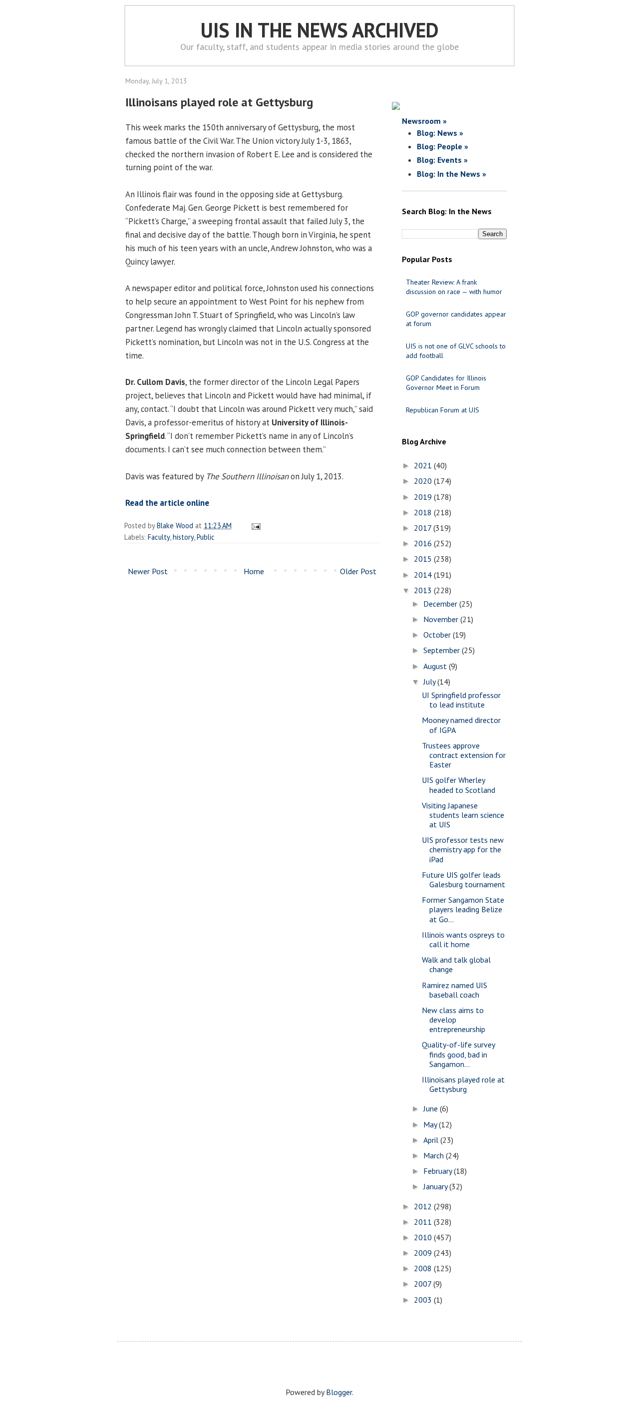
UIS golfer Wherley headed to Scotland (458, 784)
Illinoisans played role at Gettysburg (463, 1084)
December (441, 604)
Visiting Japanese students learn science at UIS (463, 814)
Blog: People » (442, 146)
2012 (424, 1206)
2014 (424, 575)
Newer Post (148, 571)
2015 (424, 559)
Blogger (339, 1392)
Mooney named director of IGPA (461, 724)
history (183, 537)
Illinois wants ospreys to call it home (463, 939)
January (436, 1186)
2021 (424, 465)
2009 (424, 1253)
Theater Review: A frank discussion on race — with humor (454, 287)
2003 (424, 1300)
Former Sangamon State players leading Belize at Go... (463, 909)
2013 (424, 590)
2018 (424, 512)
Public (206, 537)
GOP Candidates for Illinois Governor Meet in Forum (446, 382)
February (438, 1171)
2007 (423, 1284)
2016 (424, 543)
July (430, 682)
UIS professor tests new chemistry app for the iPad (463, 849)
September (442, 650)
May (431, 1124)
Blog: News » (440, 133)
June (431, 1108)
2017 (423, 528)
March (434, 1155)
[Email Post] (254, 525)
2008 (424, 1268)
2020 (424, 481)
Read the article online (167, 502)
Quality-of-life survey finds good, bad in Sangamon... (458, 1054)
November (441, 619)
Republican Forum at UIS (442, 409)
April (431, 1140)
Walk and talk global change (456, 964)
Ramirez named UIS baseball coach (454, 990)
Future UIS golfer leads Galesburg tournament (463, 879)
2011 (424, 1222)
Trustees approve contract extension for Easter (464, 754)
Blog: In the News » (451, 174)
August (436, 666)
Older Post (358, 571)
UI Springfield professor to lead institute (461, 699)
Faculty (159, 537)
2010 (424, 1237)
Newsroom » (424, 121)
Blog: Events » (442, 160)
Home (254, 571)
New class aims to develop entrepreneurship (453, 1019)
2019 (424, 497)
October (438, 635)
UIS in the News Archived (320, 30)
